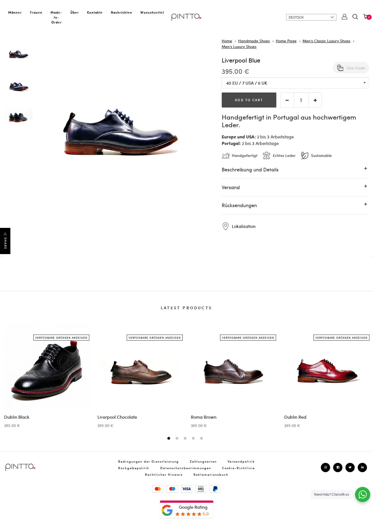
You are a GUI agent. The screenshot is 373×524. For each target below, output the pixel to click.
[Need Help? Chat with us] (362, 494)
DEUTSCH (296, 17)
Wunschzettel (152, 12)
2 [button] (177, 439)
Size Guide (356, 67)
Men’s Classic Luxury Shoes (326, 40)
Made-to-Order (56, 17)
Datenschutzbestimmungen (185, 468)
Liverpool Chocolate (117, 416)
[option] (18, 54)
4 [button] (194, 439)
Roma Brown (204, 416)
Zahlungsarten (203, 461)
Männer (15, 12)
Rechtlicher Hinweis (164, 474)
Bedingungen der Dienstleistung (148, 461)
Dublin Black (16, 416)
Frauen (36, 12)
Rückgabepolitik (133, 468)
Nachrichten (121, 12)
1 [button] (169, 439)
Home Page (286, 40)
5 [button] (202, 439)
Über (74, 12)
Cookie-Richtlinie (238, 468)
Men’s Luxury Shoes (239, 46)
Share (5, 243)
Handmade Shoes (254, 40)
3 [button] (186, 439)
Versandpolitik (241, 461)
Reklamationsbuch (211, 474)
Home (227, 40)
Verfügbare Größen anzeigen (61, 338)
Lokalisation (243, 226)
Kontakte (95, 12)
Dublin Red (295, 416)
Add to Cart (249, 99)
